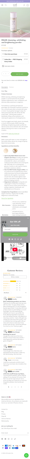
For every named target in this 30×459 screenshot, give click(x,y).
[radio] (3, 54)
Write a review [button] (15, 277)
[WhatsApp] (18, 239)
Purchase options (6, 50)
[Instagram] (15, 239)
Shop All (3, 416)
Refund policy (5, 421)
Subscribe (15, 234)
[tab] (5, 87)
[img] (11, 297)
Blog (2, 411)
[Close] (28, 218)
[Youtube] (12, 239)
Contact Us (4, 409)
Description (4, 87)
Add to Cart (19, 74)
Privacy (3, 414)
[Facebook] (9, 239)
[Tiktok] (21, 239)
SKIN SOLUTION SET (14, 134)
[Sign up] (28, 433)
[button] (6, 281)
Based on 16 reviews (8, 275)
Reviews (11, 87)
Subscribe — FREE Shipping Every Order (13, 60)
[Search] (5, 5)
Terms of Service (6, 418)
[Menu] (2, 5)
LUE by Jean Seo (9, 453)
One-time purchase (10, 54)
